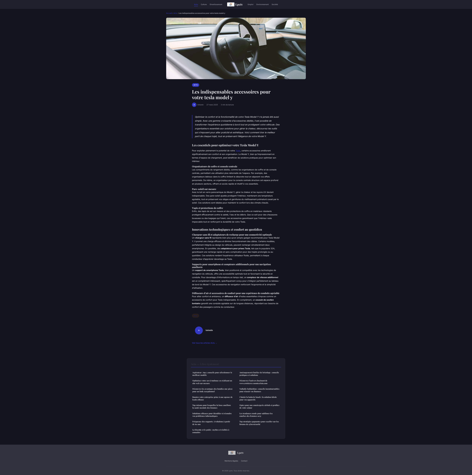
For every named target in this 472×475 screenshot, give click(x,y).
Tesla (238, 150)
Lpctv (239, 4)
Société (275, 4)
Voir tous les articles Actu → (204, 343)
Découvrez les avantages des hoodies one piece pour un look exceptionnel (212, 390)
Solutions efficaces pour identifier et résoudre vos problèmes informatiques (212, 414)
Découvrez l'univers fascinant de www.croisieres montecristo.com (253, 381)
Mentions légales (231, 461)
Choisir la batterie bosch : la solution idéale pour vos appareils (258, 398)
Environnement (262, 4)
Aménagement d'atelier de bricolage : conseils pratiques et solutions (259, 373)
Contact (244, 461)
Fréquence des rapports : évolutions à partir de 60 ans (211, 422)
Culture (204, 4)
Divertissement (216, 4)
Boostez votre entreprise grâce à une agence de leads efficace (212, 398)
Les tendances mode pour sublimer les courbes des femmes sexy (256, 414)
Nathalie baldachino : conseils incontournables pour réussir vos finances (259, 390)
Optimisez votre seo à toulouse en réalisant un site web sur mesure (212, 381)
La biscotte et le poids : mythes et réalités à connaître (210, 431)
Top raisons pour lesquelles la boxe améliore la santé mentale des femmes (211, 406)
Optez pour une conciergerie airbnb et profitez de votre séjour (259, 406)
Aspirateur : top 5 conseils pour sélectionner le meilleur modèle (212, 373)
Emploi (250, 4)
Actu (196, 4)
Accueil (169, 13)
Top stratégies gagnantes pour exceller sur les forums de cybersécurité (259, 422)
